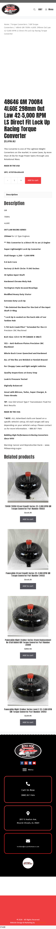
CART (40, 9)
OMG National (40, 923)
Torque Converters (19, 24)
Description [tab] (12, 194)
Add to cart (33, 180)
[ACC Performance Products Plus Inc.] (10, 9)
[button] (34, 9)
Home (6, 24)
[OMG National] (27, 916)
